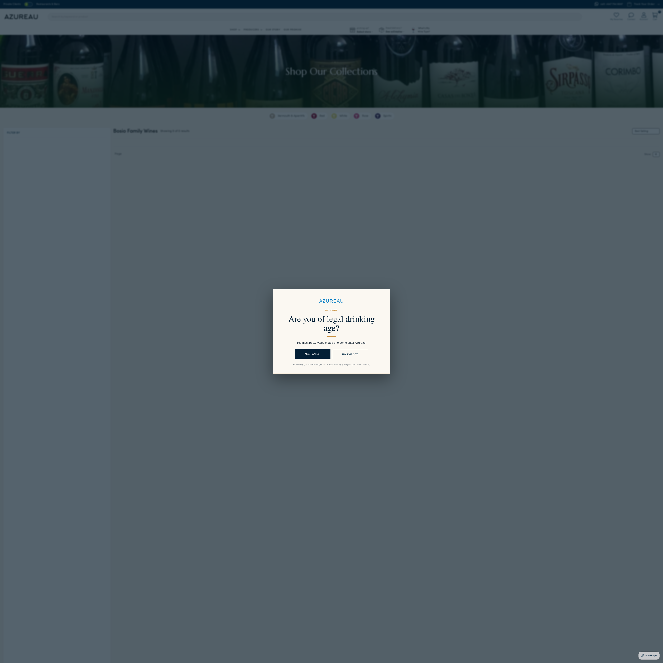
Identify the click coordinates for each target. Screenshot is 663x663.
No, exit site (350, 354)
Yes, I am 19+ (313, 354)
